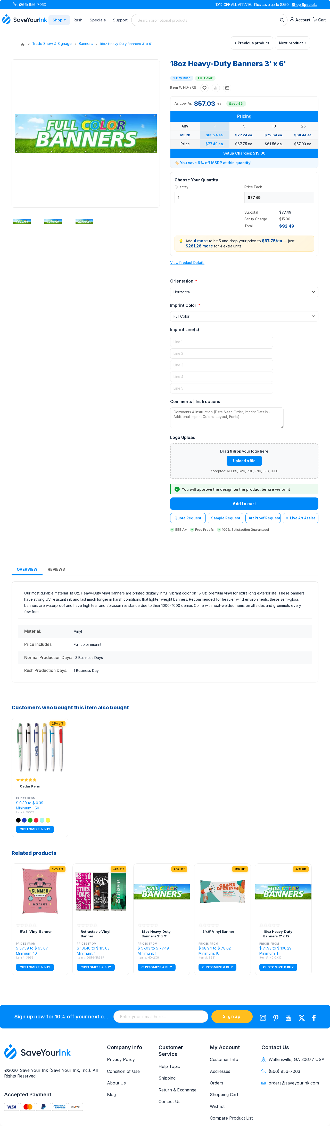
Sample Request (225, 518)
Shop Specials (304, 4)
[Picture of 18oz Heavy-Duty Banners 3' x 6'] (22, 221)
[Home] (22, 45)
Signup (232, 1016)
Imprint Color (183, 305)
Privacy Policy (121, 1059)
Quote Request (188, 518)
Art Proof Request (264, 518)
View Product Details (187, 263)
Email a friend (227, 88)
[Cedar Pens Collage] (40, 746)
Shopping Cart (224, 1094)
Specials (98, 20)
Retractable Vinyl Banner (95, 933)
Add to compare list (216, 88)
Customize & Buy (35, 829)
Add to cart (244, 503)
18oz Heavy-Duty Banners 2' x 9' (156, 933)
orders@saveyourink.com (294, 1082)
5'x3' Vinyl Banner (36, 931)
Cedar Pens (30, 786)
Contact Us (169, 1101)
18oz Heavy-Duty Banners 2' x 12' (277, 933)
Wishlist (217, 1106)
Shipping (167, 1078)
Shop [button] (59, 20)
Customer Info (224, 1059)
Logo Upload (182, 437)
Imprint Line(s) (184, 329)
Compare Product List (231, 1118)
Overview (27, 569)
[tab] (27, 569)
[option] (24, 221)
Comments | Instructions (195, 401)
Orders (216, 1082)
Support (120, 20)
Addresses (220, 1071)
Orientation (182, 281)
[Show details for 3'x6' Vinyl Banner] (222, 892)
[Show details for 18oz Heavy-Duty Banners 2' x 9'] (162, 892)
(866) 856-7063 (32, 4)
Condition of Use (123, 1071)
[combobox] (209, 20)
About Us (116, 1082)
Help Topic (169, 1066)
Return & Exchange (177, 1089)
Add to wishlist (204, 88)
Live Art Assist (302, 518)
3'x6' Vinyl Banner (218, 931)
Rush (77, 20)
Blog (111, 1094)
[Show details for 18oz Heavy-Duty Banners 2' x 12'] (283, 892)
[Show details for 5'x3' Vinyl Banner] (40, 892)
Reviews (56, 569)
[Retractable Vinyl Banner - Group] (101, 892)
